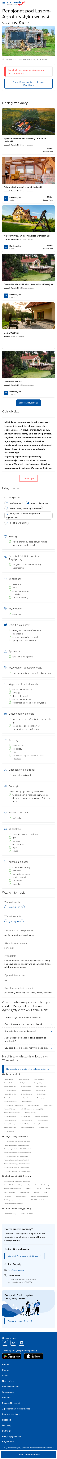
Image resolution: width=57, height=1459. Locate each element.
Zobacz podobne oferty (28, 1454)
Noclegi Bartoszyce (10, 1120)
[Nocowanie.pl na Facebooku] (5, 1343)
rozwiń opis (28, 478)
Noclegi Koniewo (41, 1086)
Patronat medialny (11, 1414)
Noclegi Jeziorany (30, 1113)
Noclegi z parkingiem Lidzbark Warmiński (16, 1145)
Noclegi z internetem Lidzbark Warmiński (16, 1167)
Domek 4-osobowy (10, 1214)
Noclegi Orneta (9, 1131)
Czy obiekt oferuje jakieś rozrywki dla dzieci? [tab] (26, 1047)
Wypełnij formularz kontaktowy (23, 1256)
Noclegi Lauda (24, 1083)
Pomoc (5, 1369)
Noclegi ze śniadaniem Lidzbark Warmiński (17, 1171)
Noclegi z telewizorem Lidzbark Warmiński (17, 1141)
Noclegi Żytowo (42, 1098)
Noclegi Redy (40, 1090)
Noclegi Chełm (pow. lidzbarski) (13, 1105)
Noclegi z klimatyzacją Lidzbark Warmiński (17, 1164)
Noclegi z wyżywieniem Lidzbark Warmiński (17, 1149)
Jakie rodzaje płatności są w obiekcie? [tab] (22, 1017)
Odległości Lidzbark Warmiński (13, 1203)
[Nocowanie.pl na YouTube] (13, 1343)
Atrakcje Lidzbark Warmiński (12, 1189)
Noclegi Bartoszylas (10, 1116)
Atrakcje (28, 1189)
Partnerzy (6, 1430)
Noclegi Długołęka (10, 1094)
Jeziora (38, 1189)
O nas (5, 1375)
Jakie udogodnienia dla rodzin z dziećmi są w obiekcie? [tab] (25, 1039)
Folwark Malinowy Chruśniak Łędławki (23, 187)
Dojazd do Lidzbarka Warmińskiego (39, 1185)
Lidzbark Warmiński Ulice (37, 1200)
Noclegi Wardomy (9, 1124)
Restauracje (7, 1196)
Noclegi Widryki (26, 1090)
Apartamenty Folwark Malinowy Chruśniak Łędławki (25, 140)
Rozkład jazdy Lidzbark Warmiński (14, 1200)
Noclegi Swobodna (40, 1124)
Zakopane (50, 1447)
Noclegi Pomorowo (10, 1098)
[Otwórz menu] (4, 3)
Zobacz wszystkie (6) (28, 402)
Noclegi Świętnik (26, 1086)
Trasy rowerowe (24, 1192)
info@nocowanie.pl (16, 1270)
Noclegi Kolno (43, 1128)
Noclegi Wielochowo (10, 1090)
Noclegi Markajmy (23, 1079)
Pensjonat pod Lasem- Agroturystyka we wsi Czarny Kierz (26, 16)
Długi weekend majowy (12, 1447)
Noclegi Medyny (39, 1079)
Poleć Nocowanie (10, 1386)
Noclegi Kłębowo (9, 1083)
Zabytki (36, 1192)
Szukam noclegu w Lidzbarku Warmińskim (17, 1181)
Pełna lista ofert (21, 1196)
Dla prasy (6, 1425)
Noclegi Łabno (8, 1079)
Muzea (48, 1189)
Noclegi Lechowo (42, 1120)
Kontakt (6, 1364)
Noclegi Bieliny (24, 1124)
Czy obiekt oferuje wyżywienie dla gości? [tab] (24, 1024)
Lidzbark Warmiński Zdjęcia (39, 1196)
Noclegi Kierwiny (27, 1101)
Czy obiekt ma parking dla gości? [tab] (20, 1030)
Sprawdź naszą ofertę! (18, 1321)
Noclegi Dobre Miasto (41, 1116)
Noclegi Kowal (25, 1116)
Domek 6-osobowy (27, 1214)
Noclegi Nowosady (10, 1086)
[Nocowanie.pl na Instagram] (21, 1343)
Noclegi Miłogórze (26, 1098)
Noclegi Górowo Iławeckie (12, 1113)
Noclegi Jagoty (41, 1094)
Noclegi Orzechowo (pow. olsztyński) (31, 1109)
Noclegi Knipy (38, 1083)
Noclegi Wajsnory (9, 1109)
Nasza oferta (8, 1381)
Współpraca (8, 1392)
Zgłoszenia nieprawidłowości (16, 1408)
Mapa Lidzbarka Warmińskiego (13, 1185)
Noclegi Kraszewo (26, 1094)
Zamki (45, 1192)
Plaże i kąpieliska (9, 1192)
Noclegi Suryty (48, 1105)
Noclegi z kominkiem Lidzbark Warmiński (16, 1160)
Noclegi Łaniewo (33, 1105)
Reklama (6, 1397)
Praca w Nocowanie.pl (13, 1403)
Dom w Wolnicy (11, 332)
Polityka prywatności (12, 1436)
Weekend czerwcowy (37, 1447)
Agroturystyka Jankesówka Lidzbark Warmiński (27, 235)
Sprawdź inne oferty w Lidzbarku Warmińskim (28, 84)
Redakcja (6, 1419)
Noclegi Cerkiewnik (10, 1128)
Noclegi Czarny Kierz (10, 1101)
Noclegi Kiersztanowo (27, 1128)
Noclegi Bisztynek (26, 1120)
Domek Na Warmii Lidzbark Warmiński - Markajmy (28, 284)
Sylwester (25, 1447)
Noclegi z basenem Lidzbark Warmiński (16, 1156)
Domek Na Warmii (13, 381)
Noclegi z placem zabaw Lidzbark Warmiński (17, 1152)
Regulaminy (8, 1441)
